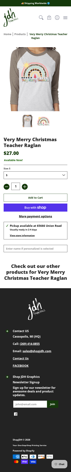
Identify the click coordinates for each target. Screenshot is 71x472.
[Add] (25, 187)
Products (20, 34)
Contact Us (21, 358)
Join (52, 404)
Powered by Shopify (23, 450)
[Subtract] (6, 187)
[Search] (41, 17)
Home (7, 34)
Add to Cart (35, 197)
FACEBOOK (21, 366)
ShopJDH (17, 439)
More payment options (35, 216)
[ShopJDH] (11, 17)
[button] (49, 17)
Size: (7, 168)
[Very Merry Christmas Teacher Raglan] (27, 121)
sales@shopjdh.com (37, 351)
